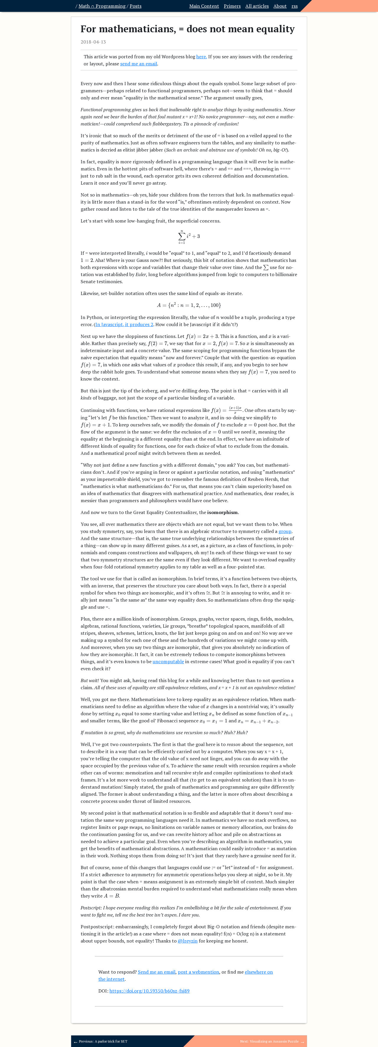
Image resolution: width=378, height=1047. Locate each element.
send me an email (138, 63)
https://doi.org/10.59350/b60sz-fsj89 (150, 991)
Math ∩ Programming (102, 6)
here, (201, 56)
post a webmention (198, 972)
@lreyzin (188, 941)
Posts (135, 6)
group (284, 531)
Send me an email (156, 972)
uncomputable (168, 661)
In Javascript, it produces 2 (124, 324)
